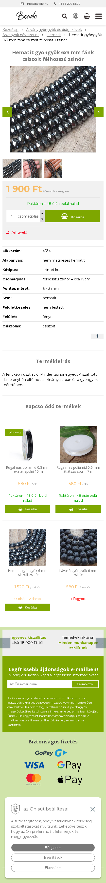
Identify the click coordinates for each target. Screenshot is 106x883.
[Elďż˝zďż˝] (5, 643)
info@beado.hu (37, 3)
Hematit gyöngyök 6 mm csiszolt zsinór (28, 572)
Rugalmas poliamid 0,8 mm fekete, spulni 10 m (28, 469)
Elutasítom (53, 868)
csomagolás (28, 216)
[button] (64, 16)
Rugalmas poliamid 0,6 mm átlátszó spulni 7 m (78, 469)
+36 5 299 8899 (69, 3)
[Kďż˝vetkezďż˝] (101, 643)
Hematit (54, 35)
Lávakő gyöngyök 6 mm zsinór (78, 572)
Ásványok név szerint (20, 35)
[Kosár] (87, 16)
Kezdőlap (10, 29)
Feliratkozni (85, 684)
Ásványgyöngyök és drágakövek (54, 29)
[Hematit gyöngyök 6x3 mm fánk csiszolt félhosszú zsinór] (53, 109)
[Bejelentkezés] (75, 16)
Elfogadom (53, 848)
